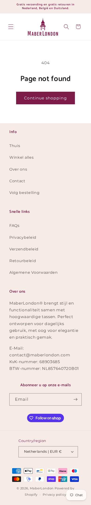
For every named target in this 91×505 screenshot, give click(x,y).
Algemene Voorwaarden (33, 272)
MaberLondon (42, 488)
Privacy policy (54, 494)
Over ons (18, 169)
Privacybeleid (22, 237)
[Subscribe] (75, 399)
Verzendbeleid (23, 249)
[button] (11, 27)
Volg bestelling (24, 192)
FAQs (14, 225)
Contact (17, 181)
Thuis (14, 145)
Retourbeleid (22, 260)
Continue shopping (45, 97)
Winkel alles (21, 157)
